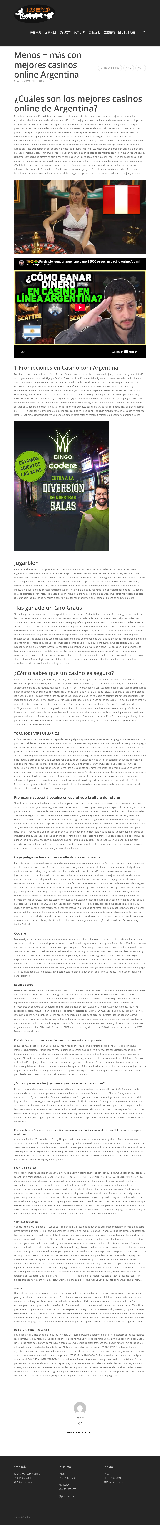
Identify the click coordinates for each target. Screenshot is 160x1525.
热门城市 (65, 32)
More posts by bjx (80, 1432)
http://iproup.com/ (67, 1275)
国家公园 (50, 32)
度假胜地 (94, 32)
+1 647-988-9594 (112, 1477)
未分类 (42, 81)
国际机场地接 (126, 32)
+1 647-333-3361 (22, 1477)
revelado (21, 410)
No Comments (111, 67)
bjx (18, 81)
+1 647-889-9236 (67, 1477)
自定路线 (109, 32)
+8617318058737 (67, 1489)
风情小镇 (79, 32)
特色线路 (35, 32)
